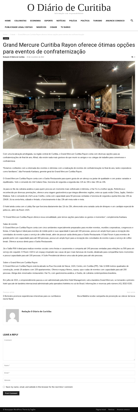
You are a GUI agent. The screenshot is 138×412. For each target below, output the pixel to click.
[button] (132, 21)
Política (85, 20)
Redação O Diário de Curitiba (14, 57)
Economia (35, 20)
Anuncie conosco (115, 20)
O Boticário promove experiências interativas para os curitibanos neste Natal (32, 297)
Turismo (97, 20)
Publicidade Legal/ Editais (19, 27)
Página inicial (101, 409)
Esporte (48, 20)
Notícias (60, 20)
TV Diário (65, 27)
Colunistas (20, 20)
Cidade (53, 27)
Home (8, 20)
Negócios (41, 27)
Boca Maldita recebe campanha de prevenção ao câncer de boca (106, 296)
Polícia (73, 20)
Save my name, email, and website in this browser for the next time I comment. (39, 387)
